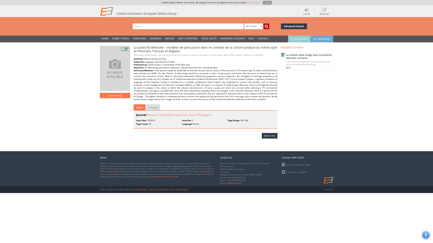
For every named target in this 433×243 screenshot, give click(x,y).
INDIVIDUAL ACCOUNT (232, 38)
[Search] (266, 26)
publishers (206, 171)
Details (139, 107)
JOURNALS (156, 38)
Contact (262, 38)
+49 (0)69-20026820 (236, 180)
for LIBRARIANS (322, 38)
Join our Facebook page (298, 164)
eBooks (169, 38)
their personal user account (165, 176)
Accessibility (182, 189)
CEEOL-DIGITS (209, 38)
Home (105, 38)
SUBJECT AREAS (120, 38)
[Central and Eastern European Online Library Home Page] (139, 11)
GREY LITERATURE (188, 38)
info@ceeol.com (233, 183)
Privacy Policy (140, 189)
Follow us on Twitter (296, 172)
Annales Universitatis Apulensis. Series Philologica (179, 115)
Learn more (252, 2)
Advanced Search (294, 26)
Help (251, 38)
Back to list (269, 135)
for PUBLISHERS (299, 38)
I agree (267, 2)
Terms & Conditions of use (161, 189)
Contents (153, 107)
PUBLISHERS (139, 38)
